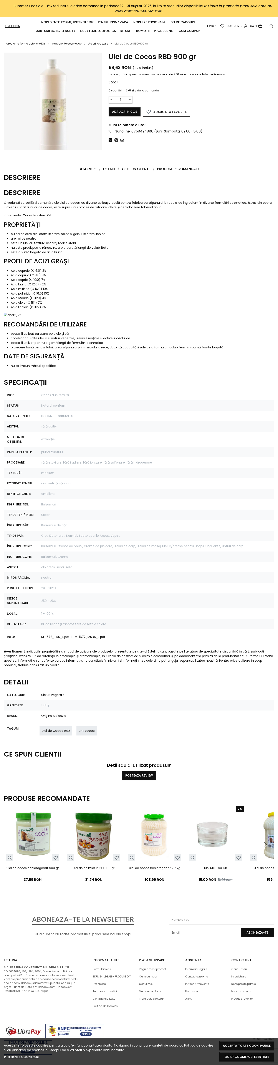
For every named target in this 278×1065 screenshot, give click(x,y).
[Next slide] (265, 845)
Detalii (109, 168)
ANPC (188, 998)
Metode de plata (150, 991)
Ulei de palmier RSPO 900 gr (93, 868)
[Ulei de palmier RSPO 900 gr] (93, 835)
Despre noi (99, 984)
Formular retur (102, 969)
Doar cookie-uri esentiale (247, 1057)
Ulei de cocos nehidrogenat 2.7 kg (154, 868)
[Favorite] (215, 26)
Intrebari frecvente (197, 984)
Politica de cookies (198, 1045)
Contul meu (239, 969)
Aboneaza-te (257, 932)
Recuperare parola (243, 984)
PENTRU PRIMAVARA (113, 22)
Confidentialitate (104, 998)
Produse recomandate (178, 168)
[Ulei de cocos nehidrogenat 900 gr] (32, 835)
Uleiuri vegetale (98, 43)
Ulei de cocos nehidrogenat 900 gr (33, 868)
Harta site (191, 991)
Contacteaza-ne (196, 976)
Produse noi (164, 31)
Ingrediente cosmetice (66, 43)
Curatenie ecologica (98, 31)
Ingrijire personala (148, 22)
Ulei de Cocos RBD (56, 731)
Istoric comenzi (241, 991)
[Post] (111, 140)
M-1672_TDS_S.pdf (55, 637)
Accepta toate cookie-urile (247, 1045)
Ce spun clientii (136, 168)
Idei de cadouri (182, 22)
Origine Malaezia (53, 716)
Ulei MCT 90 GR (215, 868)
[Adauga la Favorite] (55, 858)
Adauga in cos (124, 111)
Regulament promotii (153, 969)
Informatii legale (196, 969)
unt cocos (87, 731)
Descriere (87, 168)
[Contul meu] (237, 26)
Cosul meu (146, 984)
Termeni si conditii (105, 991)
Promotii (142, 31)
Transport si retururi (151, 998)
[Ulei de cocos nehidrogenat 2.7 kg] (155, 835)
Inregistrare (238, 976)
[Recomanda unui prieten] (123, 140)
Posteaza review (139, 775)
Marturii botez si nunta (55, 31)
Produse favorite (242, 998)
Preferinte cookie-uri (21, 1057)
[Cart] (256, 26)
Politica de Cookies (105, 1006)
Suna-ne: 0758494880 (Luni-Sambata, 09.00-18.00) (158, 131)
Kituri (125, 31)
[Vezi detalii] (9, 857)
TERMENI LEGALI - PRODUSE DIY (112, 976)
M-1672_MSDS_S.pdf (90, 637)
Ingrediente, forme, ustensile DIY (67, 22)
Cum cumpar (189, 31)
